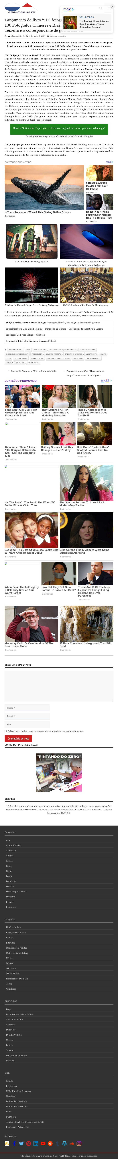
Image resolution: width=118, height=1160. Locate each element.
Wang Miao (78, 358)
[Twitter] (21, 1145)
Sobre (8, 1112)
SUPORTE (11, 1117)
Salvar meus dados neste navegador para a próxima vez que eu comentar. (46, 731)
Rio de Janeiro (37, 358)
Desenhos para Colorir (16, 892)
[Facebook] (14, 1145)
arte (28, 350)
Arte (8, 840)
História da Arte (13, 927)
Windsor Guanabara (15, 363)
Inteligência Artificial (16, 932)
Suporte (9, 1050)
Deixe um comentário (58, 36)
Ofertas (9, 963)
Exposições (11, 907)
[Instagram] (79, 1145)
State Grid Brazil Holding (58, 358)
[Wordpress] (64, 1145)
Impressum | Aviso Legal (17, 1127)
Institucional (11, 1086)
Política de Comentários (17, 1106)
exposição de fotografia (17, 354)
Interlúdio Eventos (73, 354)
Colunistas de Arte (14, 1019)
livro (8, 358)
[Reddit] (50, 1145)
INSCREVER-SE (14, 1035)
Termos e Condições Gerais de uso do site (25, 1122)
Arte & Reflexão (13, 845)
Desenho (10, 886)
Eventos (9, 902)
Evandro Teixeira (87, 350)
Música (9, 958)
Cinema (9, 856)
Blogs (8, 1009)
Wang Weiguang (93, 358)
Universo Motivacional (16, 1055)
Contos (9, 866)
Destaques (10, 897)
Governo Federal (53, 354)
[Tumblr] (57, 1145)
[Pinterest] (28, 1145)
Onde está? (11, 968)
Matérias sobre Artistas (16, 948)
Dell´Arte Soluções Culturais (62, 350)
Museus (9, 1040)
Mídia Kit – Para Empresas (18, 1091)
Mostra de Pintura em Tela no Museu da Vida (33, 371)
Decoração (11, 881)
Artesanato (11, 850)
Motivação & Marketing (17, 953)
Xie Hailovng (33, 363)
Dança (9, 876)
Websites (10, 1061)
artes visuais (40, 350)
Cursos (9, 871)
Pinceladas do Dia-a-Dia (17, 979)
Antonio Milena (16, 350)
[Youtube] (43, 1145)
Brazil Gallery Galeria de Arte (19, 1014)
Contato (9, 1081)
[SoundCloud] (71, 1145)
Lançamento (91, 354)
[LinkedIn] (35, 1145)
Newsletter (11, 1096)
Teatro (9, 984)
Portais (9, 1045)
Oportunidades (12, 973)
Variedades (11, 989)
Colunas (9, 861)
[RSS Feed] (7, 1145)
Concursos (10, 1025)
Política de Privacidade (16, 1101)
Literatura (10, 943)
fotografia (37, 354)
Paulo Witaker (21, 358)
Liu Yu (103, 354)
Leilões (9, 937)
